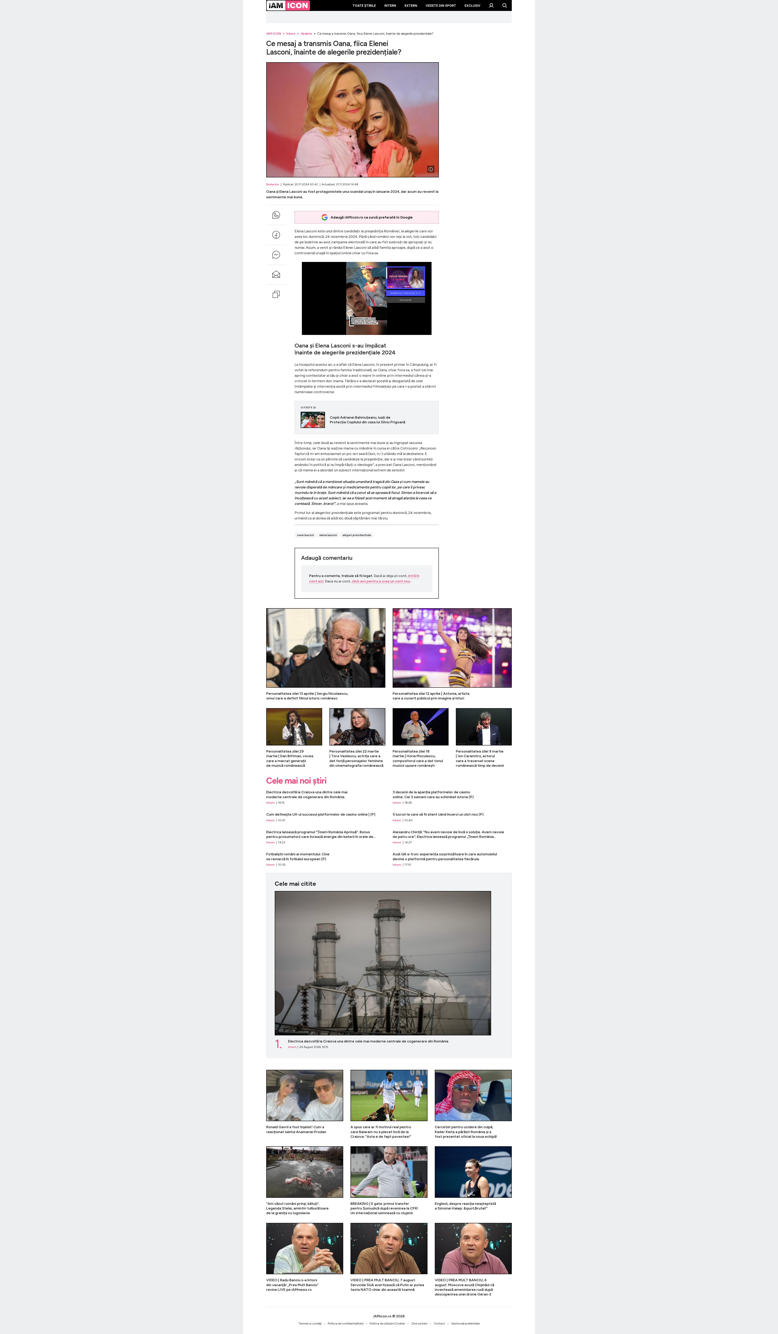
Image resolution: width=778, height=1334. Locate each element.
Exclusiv (472, 6)
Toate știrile (364, 6)
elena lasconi (328, 535)
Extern (411, 6)
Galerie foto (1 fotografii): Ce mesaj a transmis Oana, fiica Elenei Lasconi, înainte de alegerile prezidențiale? (352, 119)
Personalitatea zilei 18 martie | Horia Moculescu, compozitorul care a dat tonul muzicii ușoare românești (421, 738)
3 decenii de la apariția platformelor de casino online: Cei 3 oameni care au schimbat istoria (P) (452, 797)
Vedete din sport (441, 6)
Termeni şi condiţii (310, 1323)
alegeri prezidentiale (356, 535)
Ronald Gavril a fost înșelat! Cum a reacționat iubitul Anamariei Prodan (304, 1104)
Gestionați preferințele (465, 1323)
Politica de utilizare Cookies (387, 1323)
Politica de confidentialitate (345, 1323)
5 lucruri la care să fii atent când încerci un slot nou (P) (452, 817)
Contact (439, 1323)
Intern (390, 6)
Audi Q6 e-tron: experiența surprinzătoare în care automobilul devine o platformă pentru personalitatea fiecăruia (452, 859)
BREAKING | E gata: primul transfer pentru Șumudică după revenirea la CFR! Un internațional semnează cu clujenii (389, 1180)
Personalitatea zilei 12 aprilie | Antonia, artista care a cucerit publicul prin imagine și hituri (452, 654)
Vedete (306, 33)
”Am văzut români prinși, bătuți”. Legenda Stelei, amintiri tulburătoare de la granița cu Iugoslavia (304, 1180)
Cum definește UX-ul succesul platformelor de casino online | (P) (325, 817)
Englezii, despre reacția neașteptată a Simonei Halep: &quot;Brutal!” (473, 1180)
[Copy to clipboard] (276, 294)
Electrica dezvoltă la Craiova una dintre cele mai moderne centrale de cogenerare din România (325, 797)
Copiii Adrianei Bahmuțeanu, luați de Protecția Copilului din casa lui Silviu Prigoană (367, 420)
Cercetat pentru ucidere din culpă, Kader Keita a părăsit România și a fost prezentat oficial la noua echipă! (473, 1104)
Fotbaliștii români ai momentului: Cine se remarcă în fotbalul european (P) (325, 859)
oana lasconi (305, 535)
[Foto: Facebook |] (431, 169)
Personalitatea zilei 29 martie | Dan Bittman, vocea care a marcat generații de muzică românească (294, 738)
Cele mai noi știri (296, 780)
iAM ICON (273, 33)
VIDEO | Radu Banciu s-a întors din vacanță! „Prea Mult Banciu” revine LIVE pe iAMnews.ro (304, 1260)
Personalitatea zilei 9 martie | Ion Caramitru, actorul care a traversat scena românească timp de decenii (484, 738)
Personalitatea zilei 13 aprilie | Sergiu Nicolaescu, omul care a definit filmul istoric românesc (325, 654)
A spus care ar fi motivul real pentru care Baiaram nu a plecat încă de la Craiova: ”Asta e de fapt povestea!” (389, 1104)
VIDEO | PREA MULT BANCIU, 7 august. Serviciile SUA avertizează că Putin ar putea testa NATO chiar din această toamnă (389, 1260)
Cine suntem (419, 1323)
